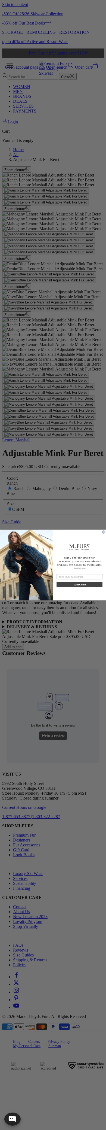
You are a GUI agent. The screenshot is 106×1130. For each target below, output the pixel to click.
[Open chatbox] (12, 1119)
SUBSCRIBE (79, 584)
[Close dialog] (103, 532)
